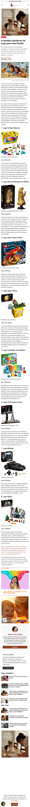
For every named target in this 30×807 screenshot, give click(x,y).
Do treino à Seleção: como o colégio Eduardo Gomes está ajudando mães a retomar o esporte (18, 685)
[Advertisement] (15, 775)
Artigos (4, 37)
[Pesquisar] (28, 4)
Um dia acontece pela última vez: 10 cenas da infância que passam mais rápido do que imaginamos (18, 693)
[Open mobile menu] (1, 4)
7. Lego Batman (7, 448)
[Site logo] (15, 4)
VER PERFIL (15, 647)
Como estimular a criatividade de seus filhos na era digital (14, 592)
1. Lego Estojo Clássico (10, 128)
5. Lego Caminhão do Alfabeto (13, 350)
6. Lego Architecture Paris (11, 402)
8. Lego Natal (6, 497)
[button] (3, 804)
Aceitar (14, 804)
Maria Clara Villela (15, 634)
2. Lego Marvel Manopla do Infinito (15, 182)
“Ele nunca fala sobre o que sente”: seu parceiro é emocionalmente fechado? (18, 725)
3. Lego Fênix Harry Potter (11, 238)
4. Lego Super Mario (9, 291)
